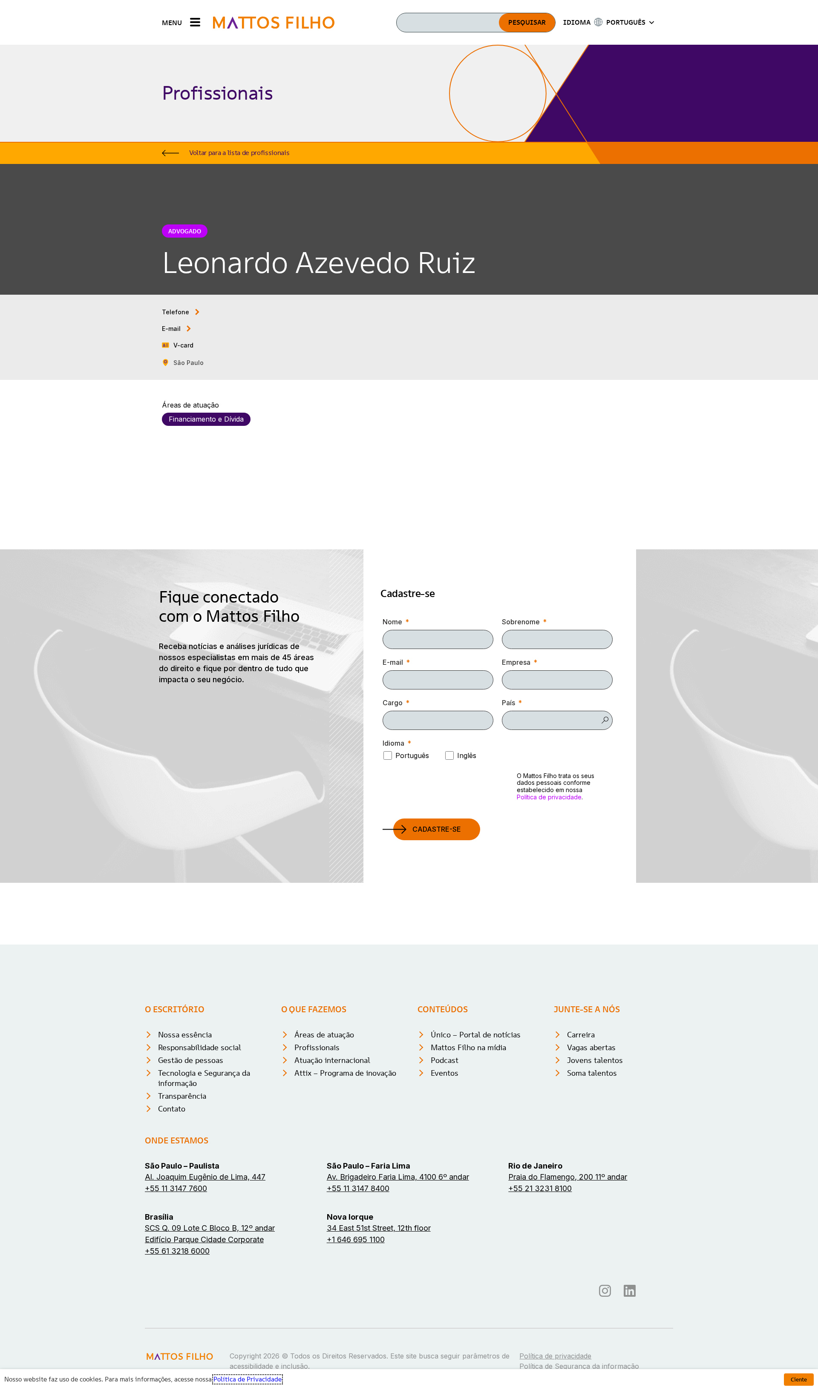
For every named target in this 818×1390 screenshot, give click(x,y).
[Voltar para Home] (273, 22)
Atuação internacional (332, 1060)
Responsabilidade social (199, 1047)
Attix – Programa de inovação (345, 1073)
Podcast (444, 1060)
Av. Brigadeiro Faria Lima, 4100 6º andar (398, 1176)
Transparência (182, 1096)
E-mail (393, 662)
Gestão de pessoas (190, 1060)
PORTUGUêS (625, 22)
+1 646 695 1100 (356, 1239)
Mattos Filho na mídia (468, 1047)
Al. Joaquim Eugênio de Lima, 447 (205, 1176)
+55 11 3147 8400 (358, 1188)
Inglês (466, 755)
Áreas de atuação (324, 1035)
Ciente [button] (799, 1379)
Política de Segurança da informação (579, 1366)
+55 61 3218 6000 (177, 1250)
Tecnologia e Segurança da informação (204, 1078)
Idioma (393, 743)
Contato (171, 1109)
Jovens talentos (595, 1060)
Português (412, 755)
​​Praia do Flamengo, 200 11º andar (567, 1176)
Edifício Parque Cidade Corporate (204, 1239)
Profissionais (317, 1047)
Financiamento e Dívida (206, 419)
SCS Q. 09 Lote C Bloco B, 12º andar (210, 1227)
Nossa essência (185, 1035)
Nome (392, 621)
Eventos (444, 1073)
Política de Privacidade (247, 1379)
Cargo (393, 702)
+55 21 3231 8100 (540, 1188)
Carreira (581, 1035)
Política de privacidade (549, 797)
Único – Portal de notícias (476, 1035)
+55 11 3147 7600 (176, 1188)
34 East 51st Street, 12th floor (379, 1227)
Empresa (516, 662)
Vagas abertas (591, 1047)
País (508, 702)
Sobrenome (521, 621)
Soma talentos (592, 1073)
